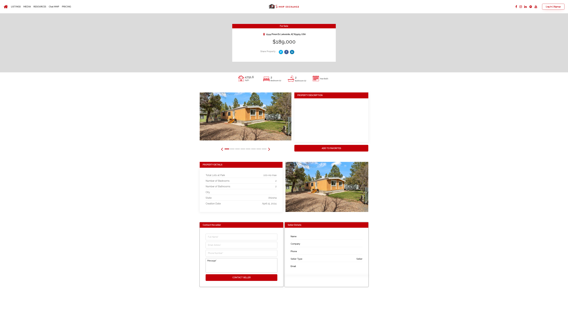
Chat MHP (54, 6)
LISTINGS (16, 6)
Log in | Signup (553, 6)
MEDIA (27, 6)
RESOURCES (39, 6)
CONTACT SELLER (241, 277)
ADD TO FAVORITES (331, 148)
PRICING (66, 6)
